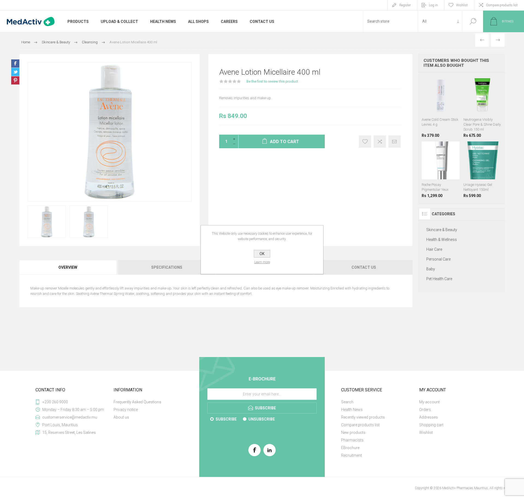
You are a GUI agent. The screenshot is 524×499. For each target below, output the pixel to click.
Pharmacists (352, 440)
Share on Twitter (15, 72)
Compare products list (502, 5)
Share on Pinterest (15, 80)
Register (405, 5)
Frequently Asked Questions (137, 402)
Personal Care (438, 259)
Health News (352, 409)
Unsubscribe (261, 419)
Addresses (428, 417)
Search (473, 21)
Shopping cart (431, 425)
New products (353, 432)
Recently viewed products (363, 417)
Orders (425, 409)
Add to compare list (380, 141)
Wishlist (426, 432)
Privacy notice (126, 409)
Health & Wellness (441, 239)
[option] (47, 221)
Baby (430, 269)
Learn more (262, 262)
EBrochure (350, 448)
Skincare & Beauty (441, 230)
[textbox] (390, 21)
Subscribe (226, 419)
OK (262, 254)
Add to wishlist (365, 141)
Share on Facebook (15, 63)
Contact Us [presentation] (364, 267)
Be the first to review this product (272, 81)
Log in (433, 5)
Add (448, 106)
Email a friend (394, 141)
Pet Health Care (439, 279)
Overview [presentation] (67, 267)
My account (429, 402)
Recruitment (351, 455)
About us (121, 417)
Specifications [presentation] (166, 267)
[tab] (68, 267)
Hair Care (434, 249)
